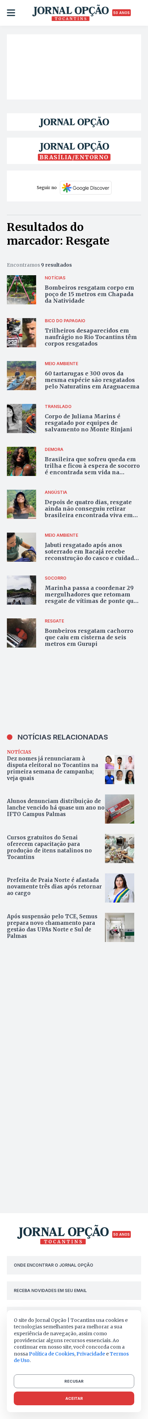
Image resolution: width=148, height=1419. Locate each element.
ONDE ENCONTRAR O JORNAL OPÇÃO (53, 1265)
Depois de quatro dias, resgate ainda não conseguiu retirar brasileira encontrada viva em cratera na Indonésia (89, 512)
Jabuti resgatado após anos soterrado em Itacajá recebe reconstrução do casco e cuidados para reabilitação (92, 555)
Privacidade (90, 1354)
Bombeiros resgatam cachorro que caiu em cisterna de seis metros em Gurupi (89, 637)
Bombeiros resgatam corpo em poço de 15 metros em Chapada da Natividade (89, 294)
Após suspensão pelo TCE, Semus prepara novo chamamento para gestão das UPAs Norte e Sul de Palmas (52, 926)
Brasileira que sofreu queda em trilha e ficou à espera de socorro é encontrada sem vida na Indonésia (92, 469)
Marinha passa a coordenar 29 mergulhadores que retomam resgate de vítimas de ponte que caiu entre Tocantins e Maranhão (91, 601)
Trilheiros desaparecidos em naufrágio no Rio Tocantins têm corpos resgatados (91, 337)
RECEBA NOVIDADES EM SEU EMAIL (50, 1290)
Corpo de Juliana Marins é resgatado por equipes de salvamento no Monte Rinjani (88, 423)
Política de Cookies (51, 1354)
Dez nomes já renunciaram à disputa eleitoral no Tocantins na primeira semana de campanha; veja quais (52, 768)
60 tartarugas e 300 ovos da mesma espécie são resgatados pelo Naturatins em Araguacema (92, 380)
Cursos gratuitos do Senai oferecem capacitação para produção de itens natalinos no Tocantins (49, 847)
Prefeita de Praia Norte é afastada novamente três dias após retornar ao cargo (54, 886)
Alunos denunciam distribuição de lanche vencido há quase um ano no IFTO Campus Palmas (56, 807)
